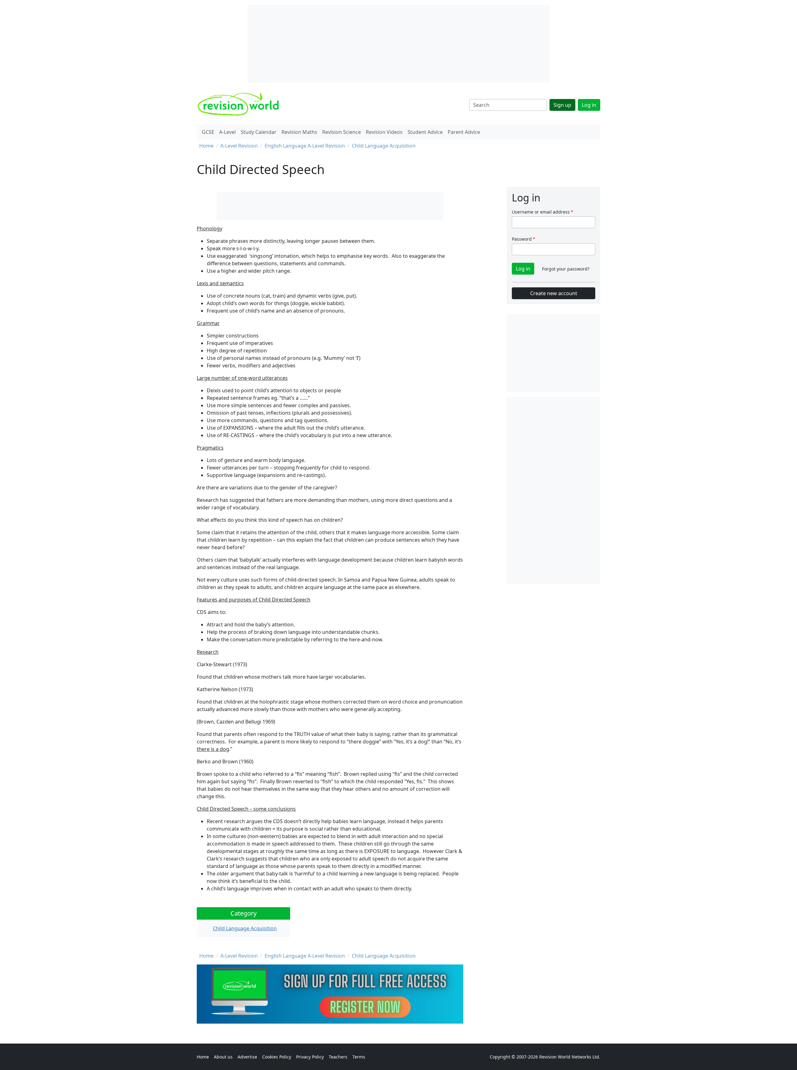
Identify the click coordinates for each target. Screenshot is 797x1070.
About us (223, 1057)
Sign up (562, 104)
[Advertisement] (553, 490)
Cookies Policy (276, 1057)
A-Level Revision (239, 145)
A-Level (227, 132)
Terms (358, 1057)
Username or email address (541, 212)
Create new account (553, 293)
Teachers (338, 1057)
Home (206, 145)
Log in (589, 104)
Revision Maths (299, 132)
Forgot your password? (565, 269)
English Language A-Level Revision (305, 145)
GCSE (208, 132)
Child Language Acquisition (384, 145)
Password (522, 239)
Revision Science (341, 132)
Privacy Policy (310, 1057)
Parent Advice (464, 132)
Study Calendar (258, 132)
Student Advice (425, 132)
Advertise (247, 1057)
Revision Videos (384, 132)
